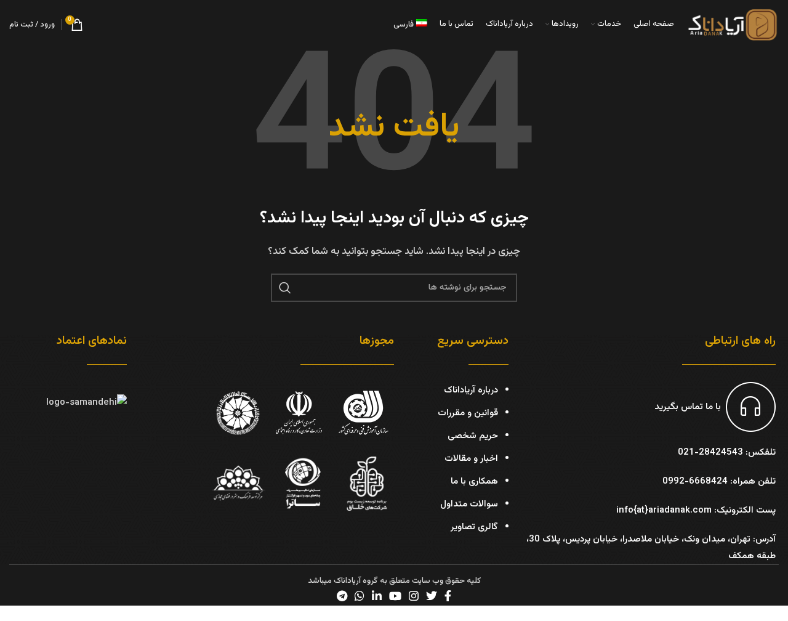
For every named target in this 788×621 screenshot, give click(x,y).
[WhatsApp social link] (359, 595)
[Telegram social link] (342, 595)
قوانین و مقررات (468, 413)
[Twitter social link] (431, 595)
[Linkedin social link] (376, 595)
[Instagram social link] (413, 595)
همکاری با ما (474, 481)
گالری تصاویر (474, 527)
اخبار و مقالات (471, 459)
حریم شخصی (473, 436)
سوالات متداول (469, 504)
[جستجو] (285, 288)
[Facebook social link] (448, 595)
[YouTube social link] (395, 595)
